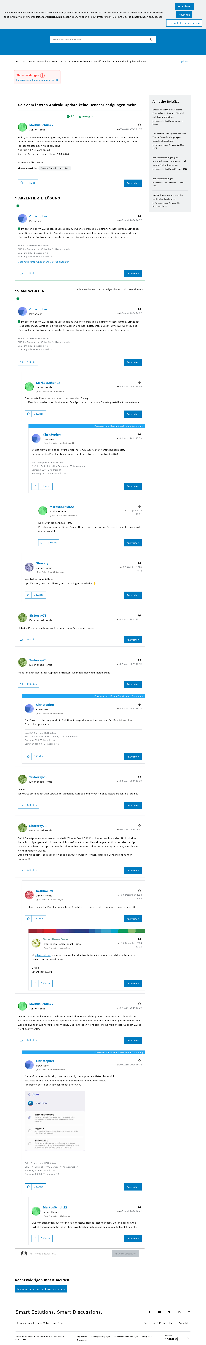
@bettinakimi (43, 955)
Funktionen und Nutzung (165, 145)
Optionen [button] (184, 61)
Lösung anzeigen (82, 116)
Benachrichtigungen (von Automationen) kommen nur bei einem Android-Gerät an (169, 161)
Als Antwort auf (51, 391)
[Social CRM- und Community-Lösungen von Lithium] (171, 1338)
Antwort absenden (125, 1253)
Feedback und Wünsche (165, 182)
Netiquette (147, 1336)
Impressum (82, 1336)
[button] (184, 6)
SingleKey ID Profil (155, 1323)
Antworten (133, 183)
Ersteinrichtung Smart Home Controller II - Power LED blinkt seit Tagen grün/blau (168, 113)
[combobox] (103, 39)
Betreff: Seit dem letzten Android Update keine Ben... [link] (121, 61)
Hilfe (172, 1323)
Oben (187, 1338)
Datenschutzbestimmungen (126, 1336)
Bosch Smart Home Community (31, 61)
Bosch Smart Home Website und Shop (41, 1323)
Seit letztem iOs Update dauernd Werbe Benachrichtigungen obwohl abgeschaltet (169, 137)
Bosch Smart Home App (55, 168)
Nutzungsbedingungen (100, 1336)
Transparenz (82, 1340)
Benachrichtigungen (162, 178)
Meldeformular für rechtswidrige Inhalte (41, 1289)
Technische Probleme (78, 61)
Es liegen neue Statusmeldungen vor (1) (37, 80)
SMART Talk (57, 61)
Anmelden (184, 1323)
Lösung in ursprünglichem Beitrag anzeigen (43, 261)
